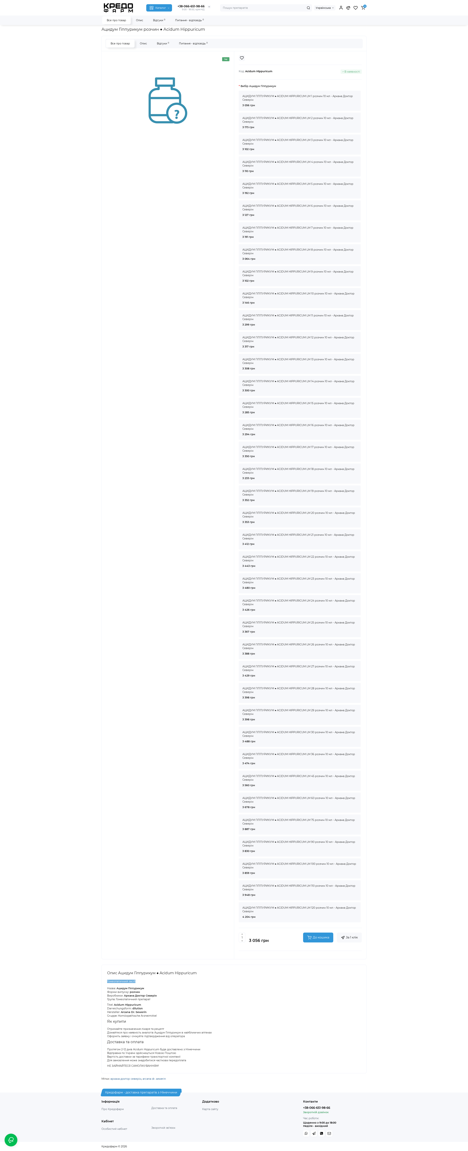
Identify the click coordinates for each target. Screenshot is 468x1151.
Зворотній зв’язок (163, 1127)
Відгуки (159, 20)
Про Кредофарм (112, 1109)
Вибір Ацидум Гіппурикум (258, 86)
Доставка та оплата (164, 1108)
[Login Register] (341, 8)
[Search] (308, 8)
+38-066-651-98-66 (191, 6)
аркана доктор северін (125, 1078)
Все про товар (116, 20)
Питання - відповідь (189, 20)
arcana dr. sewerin (154, 1078)
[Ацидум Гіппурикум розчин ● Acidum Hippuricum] (167, 100)
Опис (139, 20)
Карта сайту (210, 1109)
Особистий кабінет (114, 1129)
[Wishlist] (242, 58)
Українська (323, 8)
